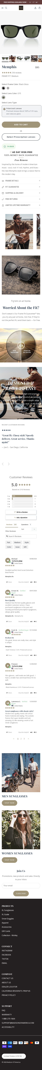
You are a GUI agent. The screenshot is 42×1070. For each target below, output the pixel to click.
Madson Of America (13, 1062)
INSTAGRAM (7, 950)
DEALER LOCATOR (9, 987)
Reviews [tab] (9, 524)
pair (8, 542)
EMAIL (4, 963)
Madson (17, 542)
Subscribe (21, 893)
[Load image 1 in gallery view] (21, 32)
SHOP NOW (9, 803)
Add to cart (21, 124)
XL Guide (5, 914)
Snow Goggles (8, 918)
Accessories (7, 927)
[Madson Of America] (21, 8)
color (9, 547)
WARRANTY (7, 1014)
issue (17, 547)
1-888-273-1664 (8, 1018)
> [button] (28, 738)
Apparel (5, 922)
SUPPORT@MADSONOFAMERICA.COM (18, 1023)
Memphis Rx (9, 576)
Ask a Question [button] (22, 518)
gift (25, 547)
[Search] (7, 7)
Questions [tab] (24, 524)
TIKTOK (5, 959)
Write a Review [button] (22, 512)
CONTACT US (7, 978)
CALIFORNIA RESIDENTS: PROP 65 (16, 991)
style (27, 542)
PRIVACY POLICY (9, 995)
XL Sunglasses (8, 910)
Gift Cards (6, 931)
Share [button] (10, 582)
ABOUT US (6, 982)
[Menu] (2, 7)
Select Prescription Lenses (21, 137)
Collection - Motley (9, 935)
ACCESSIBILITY (8, 1027)
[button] (31, 582)
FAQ (3, 1010)
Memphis (8, 646)
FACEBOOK (6, 955)
